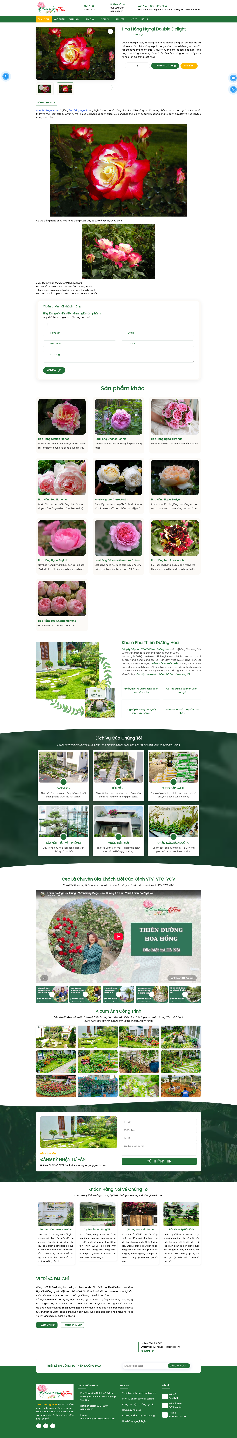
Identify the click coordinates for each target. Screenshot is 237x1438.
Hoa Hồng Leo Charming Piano (57, 621)
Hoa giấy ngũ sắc (131, 1410)
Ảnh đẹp (120, 19)
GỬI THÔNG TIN (159, 1161)
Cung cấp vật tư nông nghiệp (138, 1404)
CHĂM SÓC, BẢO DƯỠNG (173, 843)
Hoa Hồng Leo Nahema (52, 499)
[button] (111, 53)
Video (134, 19)
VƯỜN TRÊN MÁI (118, 843)
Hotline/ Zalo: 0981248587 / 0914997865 (95, 1408)
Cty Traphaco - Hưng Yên (97, 1229)
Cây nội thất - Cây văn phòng (138, 1416)
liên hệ (144, 19)
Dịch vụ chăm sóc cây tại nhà (138, 1399)
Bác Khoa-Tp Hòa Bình (181, 1229)
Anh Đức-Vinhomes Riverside (55, 1229)
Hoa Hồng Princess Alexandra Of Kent (118, 560)
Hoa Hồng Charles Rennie (110, 439)
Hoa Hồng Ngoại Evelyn (165, 499)
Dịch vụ (105, 19)
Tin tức (90, 19)
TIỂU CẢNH (118, 788)
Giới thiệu (59, 19)
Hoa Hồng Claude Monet (53, 439)
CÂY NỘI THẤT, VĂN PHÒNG (63, 843)
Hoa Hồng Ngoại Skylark (53, 560)
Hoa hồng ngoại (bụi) (134, 1421)
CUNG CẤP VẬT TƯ (173, 788)
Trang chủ (44, 19)
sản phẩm (74, 19)
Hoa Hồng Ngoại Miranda (166, 439)
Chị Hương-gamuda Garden (139, 1229)
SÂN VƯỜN (63, 788)
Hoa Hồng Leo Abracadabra (168, 560)
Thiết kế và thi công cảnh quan (139, 1393)
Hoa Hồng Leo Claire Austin (111, 499)
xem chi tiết (147, 1351)
